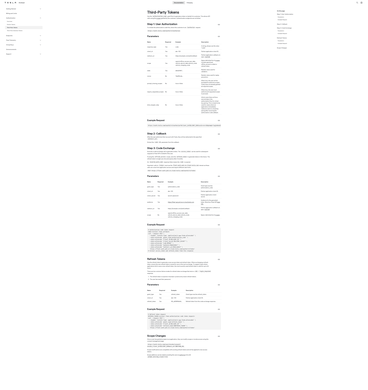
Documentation (179, 2)
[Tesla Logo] (10, 3)
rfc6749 (207, 57)
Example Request (282, 19)
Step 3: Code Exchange (284, 28)
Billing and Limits (11, 13)
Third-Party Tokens (12, 27)
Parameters (281, 17)
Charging (190, 2)
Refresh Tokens (282, 38)
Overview (9, 21)
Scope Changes (282, 48)
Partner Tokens (11, 24)
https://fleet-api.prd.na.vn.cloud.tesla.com (181, 202)
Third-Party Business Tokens (14, 30)
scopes (158, 18)
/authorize (182, 355)
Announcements (11, 49)
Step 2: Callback (282, 24)
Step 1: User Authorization (285, 14)
